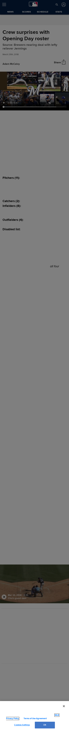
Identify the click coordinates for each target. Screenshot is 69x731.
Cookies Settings (22, 725)
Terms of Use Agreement (34, 718)
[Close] (63, 709)
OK (44, 725)
